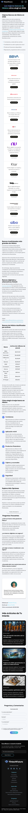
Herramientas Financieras (13, 794)
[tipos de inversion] (14, 626)
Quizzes (14, 778)
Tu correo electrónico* (7, 712)
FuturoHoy (14, 775)
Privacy (14, 803)
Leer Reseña (14, 158)
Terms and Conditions (14, 805)
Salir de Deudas (14, 791)
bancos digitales (6, 286)
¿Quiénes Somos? (14, 801)
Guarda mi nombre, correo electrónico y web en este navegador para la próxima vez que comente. (13, 729)
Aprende (14, 789)
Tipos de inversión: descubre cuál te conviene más (13, 636)
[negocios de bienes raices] (14, 681)
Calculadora (14, 782)
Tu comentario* (5, 722)
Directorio (14, 780)
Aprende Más (14, 68)
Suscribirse (8, 755)
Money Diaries (14, 777)
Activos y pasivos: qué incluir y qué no (14, 690)
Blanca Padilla (11, 605)
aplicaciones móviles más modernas (13, 30)
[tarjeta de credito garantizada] (14, 653)
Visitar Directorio (14, 512)
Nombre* (4, 717)
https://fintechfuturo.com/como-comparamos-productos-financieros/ (12, 321)
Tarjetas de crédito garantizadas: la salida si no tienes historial (14, 663)
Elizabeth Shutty (12, 603)
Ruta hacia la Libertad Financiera (14, 792)
